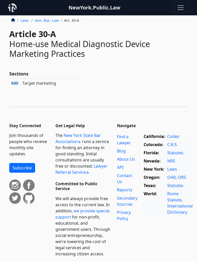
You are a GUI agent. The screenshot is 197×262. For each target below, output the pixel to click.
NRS (171, 161)
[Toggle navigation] (180, 8)
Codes (173, 136)
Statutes (175, 153)
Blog (121, 151)
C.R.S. (172, 144)
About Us (126, 159)
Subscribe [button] (22, 168)
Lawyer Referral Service (81, 169)
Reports (124, 190)
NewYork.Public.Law (94, 7)
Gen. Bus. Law (47, 20)
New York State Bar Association (78, 138)
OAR (171, 177)
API (120, 167)
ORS (182, 177)
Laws (25, 20)
